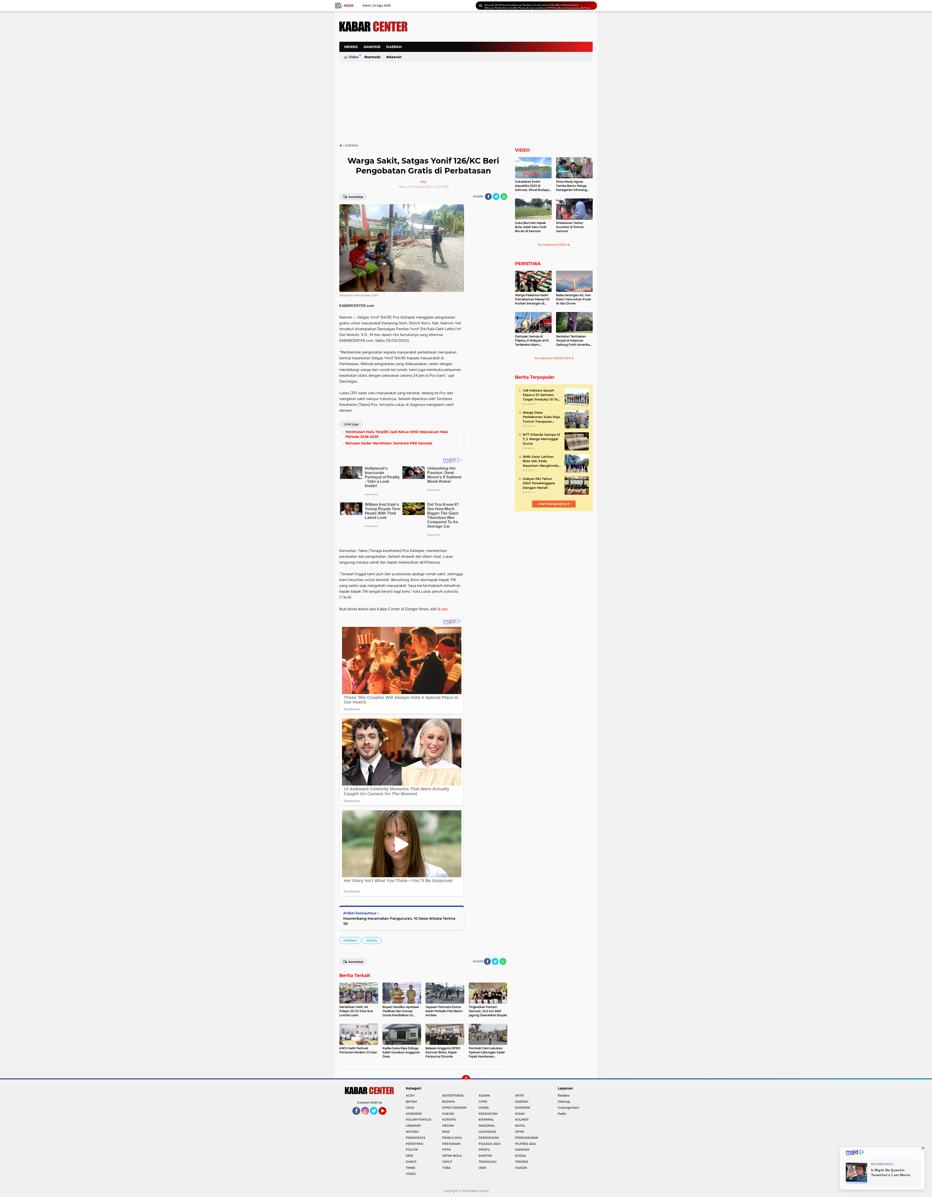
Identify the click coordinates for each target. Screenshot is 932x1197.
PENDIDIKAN (489, 1138)
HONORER (414, 1113)
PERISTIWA (528, 263)
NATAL (520, 1125)
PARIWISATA (415, 1138)
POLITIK (412, 1149)
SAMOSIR (372, 47)
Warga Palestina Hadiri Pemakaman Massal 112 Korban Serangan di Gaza (532, 299)
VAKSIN (521, 1168)
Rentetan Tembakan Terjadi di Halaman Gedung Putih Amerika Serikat (573, 341)
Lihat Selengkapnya (553, 504)
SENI (409, 1155)
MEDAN (448, 1125)
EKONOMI (522, 1107)
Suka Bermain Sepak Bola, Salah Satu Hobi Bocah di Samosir (530, 227)
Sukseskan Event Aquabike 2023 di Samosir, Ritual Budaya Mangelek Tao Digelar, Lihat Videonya (532, 186)
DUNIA (484, 1107)
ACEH (410, 1095)
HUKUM (448, 1113)
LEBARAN (413, 1125)
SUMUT (411, 1162)
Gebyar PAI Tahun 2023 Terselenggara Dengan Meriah (539, 483)
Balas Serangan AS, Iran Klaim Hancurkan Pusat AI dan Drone (573, 299)
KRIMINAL (486, 1119)
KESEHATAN (488, 1113)
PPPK (446, 1149)
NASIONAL (487, 1125)
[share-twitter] (496, 196)
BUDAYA (448, 1101)
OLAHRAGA (487, 1131)
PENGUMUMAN (526, 1138)
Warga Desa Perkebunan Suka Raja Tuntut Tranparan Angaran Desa (541, 417)
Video (353, 57)
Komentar (355, 197)
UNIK (482, 1168)
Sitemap (564, 1101)
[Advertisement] (504, 49)
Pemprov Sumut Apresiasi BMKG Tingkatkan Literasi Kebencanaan (533, 5)
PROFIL (484, 1149)
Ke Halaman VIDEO (552, 244)
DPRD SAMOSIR (454, 1107)
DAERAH (394, 47)
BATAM (411, 1101)
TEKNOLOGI (488, 1162)
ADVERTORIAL (453, 1095)
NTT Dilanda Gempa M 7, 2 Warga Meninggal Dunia (541, 439)
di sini (442, 609)
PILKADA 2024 (489, 1144)
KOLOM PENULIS (418, 1119)
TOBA (446, 1168)
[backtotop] (466, 1079)
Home (349, 5)
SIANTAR (485, 1155)
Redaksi (563, 1095)
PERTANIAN (451, 1144)
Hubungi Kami (568, 1107)
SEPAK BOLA (452, 1155)
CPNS (483, 1101)
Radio (562, 1113)
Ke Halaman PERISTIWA (552, 358)
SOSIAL (371, 940)
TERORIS (521, 1162)
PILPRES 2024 (525, 1144)
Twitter (376, 1117)
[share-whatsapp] (503, 196)
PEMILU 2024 (452, 1138)
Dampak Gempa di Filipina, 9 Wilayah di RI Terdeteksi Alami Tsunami (532, 341)
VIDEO (522, 150)
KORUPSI (449, 1119)
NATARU (412, 1131)
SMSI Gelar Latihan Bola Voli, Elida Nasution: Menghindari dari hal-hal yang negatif (541, 461)
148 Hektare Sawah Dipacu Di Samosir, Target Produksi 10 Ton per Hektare (541, 395)
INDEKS (351, 47)
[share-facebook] (488, 196)
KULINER (522, 1119)
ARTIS (519, 1095)
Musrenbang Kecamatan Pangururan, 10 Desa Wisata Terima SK (399, 921)
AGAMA (484, 1095)
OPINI (519, 1131)
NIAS (446, 1131)
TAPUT (447, 1162)
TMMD (410, 1168)
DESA (410, 1107)
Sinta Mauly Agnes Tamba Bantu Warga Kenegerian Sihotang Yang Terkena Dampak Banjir (572, 186)
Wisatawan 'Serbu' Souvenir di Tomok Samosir (570, 227)
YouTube (386, 1117)
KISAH (520, 1113)
